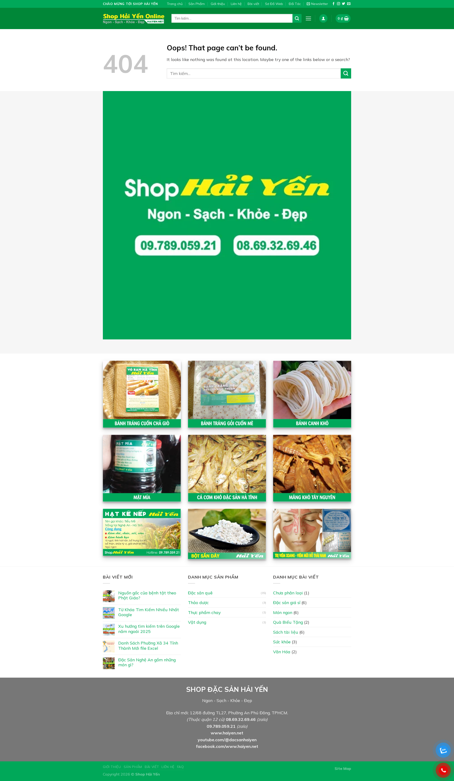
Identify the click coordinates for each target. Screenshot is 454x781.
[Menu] (308, 18)
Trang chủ (175, 4)
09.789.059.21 (221, 726)
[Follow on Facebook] (333, 4)
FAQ (180, 767)
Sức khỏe (282, 641)
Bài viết (253, 4)
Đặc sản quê (200, 592)
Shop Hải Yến (147, 774)
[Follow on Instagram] (338, 4)
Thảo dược (198, 602)
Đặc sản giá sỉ (286, 602)
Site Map (343, 768)
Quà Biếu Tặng (288, 622)
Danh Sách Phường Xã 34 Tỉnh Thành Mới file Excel (148, 645)
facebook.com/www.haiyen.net (227, 746)
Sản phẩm (133, 767)
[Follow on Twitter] (343, 4)
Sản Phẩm (196, 4)
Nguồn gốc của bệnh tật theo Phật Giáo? (147, 595)
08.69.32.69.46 (241, 719)
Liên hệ (236, 4)
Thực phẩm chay (204, 612)
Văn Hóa (281, 651)
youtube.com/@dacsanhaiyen (227, 739)
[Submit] (296, 18)
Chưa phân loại (288, 592)
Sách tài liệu (285, 632)
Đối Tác (295, 4)
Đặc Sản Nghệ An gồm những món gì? (147, 662)
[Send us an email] (348, 4)
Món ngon (282, 612)
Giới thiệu (218, 4)
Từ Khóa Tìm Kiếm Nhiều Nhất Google (148, 612)
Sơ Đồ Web (274, 4)
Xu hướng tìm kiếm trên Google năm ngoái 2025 (149, 629)
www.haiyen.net (227, 732)
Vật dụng (197, 622)
